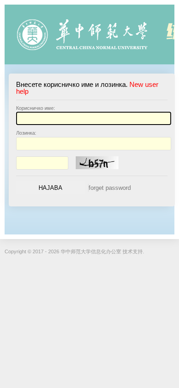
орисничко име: (35, 108)
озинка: (26, 133)
